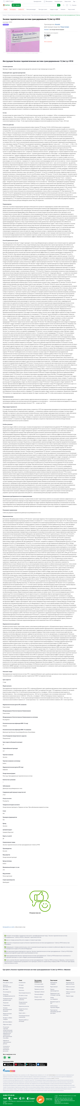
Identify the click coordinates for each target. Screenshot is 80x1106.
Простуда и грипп (43, 9)
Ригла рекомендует (31, 9)
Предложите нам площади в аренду (55, 994)
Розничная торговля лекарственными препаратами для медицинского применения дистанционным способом (7, 1033)
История (21, 985)
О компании (22, 982)
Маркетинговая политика (7, 1014)
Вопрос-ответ (38, 997)
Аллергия (63, 9)
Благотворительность (24, 993)
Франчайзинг (54, 986)
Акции (5, 9)
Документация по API (55, 1002)
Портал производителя (54, 990)
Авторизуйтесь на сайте (8, 927)
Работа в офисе (70, 989)
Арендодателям (37, 1)
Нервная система (26, 15)
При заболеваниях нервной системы (40, 15)
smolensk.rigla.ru (52, 1075)
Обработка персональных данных (7, 1042)
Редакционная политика (23, 999)
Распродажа (13, 9)
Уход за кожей (71, 9)
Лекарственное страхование (23, 1003)
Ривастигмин (65, 27)
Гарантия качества (24, 1006)
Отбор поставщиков (54, 998)
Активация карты (39, 986)
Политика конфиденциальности (8, 995)
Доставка (5, 989)
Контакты (21, 990)
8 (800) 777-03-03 (55, 1078)
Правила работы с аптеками (24, 1020)
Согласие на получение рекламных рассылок (6, 1049)
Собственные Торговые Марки (54, 1006)
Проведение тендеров (53, 983)
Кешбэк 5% (21, 9)
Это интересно (7, 992)
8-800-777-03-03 (8, 1095)
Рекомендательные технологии (24, 1016)
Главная (4, 15)
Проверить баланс (40, 992)
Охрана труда (69, 996)
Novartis (57, 24)
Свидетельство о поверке (23, 1009)
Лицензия (5, 1002)
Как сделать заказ (8, 982)
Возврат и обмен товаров (7, 1018)
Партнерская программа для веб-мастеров (55, 1011)
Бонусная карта (58, 1)
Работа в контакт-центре (71, 992)
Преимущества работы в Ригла (70, 983)
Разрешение (6, 1005)
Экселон (46, 29)
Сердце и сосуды (54, 9)
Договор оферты (7, 1022)
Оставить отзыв (23, 995)
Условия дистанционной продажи (7, 1009)
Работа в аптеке (70, 986)
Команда (21, 987)
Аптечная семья (39, 984)
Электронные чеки (40, 999)
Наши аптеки (68, 1)
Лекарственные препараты (14, 15)
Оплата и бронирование (7, 986)
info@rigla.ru (66, 1103)
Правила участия (39, 989)
